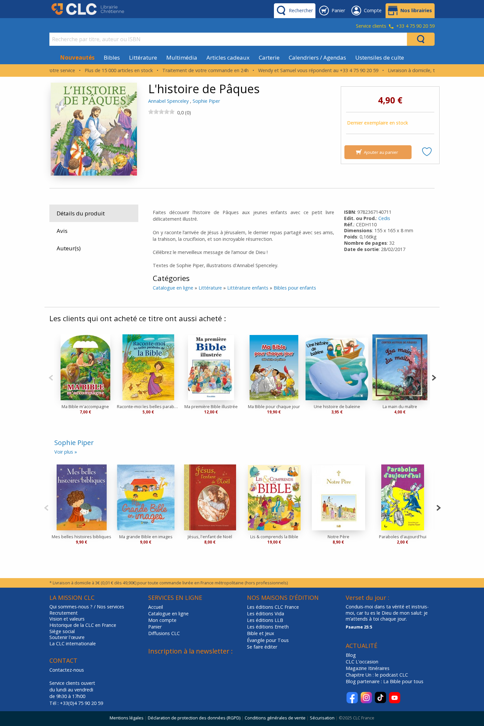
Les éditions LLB (265, 620)
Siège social (62, 631)
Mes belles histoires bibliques (81, 537)
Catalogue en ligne (173, 288)
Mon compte (162, 620)
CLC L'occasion (362, 661)
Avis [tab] (62, 231)
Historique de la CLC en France (82, 625)
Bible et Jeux (260, 633)
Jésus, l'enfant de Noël (210, 537)
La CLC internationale (72, 644)
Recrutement (63, 613)
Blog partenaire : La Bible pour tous (385, 681)
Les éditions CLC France (273, 607)
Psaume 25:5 (359, 627)
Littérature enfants (247, 288)
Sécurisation (322, 718)
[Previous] (50, 377)
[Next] (433, 377)
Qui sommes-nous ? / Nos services (86, 607)
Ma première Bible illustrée (211, 406)
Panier (155, 627)
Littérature (143, 57)
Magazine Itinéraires (368, 668)
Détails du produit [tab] (81, 213)
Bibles (112, 57)
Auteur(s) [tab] (69, 248)
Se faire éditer (262, 647)
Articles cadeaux (228, 57)
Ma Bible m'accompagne (85, 406)
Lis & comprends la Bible (274, 537)
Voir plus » (65, 452)
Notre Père (338, 537)
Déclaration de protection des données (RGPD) (194, 718)
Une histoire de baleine (337, 406)
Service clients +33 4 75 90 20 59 (395, 26)
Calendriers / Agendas (317, 57)
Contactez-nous (66, 670)
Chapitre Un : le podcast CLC (377, 675)
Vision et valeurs (67, 619)
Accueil (155, 607)
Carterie (269, 57)
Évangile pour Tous (268, 640)
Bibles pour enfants (295, 288)
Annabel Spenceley (168, 101)
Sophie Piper (206, 101)
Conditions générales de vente (275, 718)
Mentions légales (127, 718)
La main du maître (400, 406)
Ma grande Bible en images (146, 537)
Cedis (384, 218)
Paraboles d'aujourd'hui (402, 537)
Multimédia (181, 57)
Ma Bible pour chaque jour (274, 406)
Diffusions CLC (164, 633)
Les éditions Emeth (268, 627)
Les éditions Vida (265, 613)
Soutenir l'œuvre (67, 637)
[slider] (161, 111)
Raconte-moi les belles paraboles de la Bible (148, 406)
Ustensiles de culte (379, 57)
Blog (351, 655)
